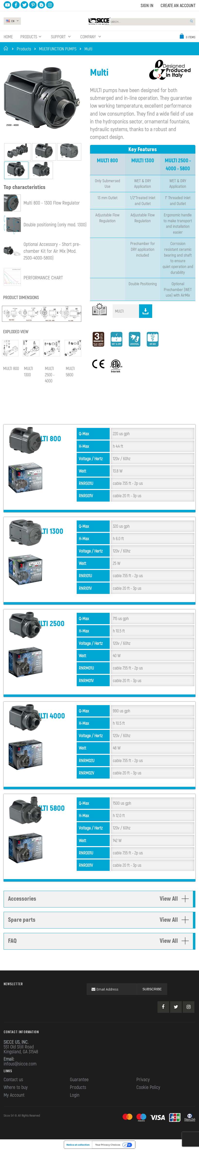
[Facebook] (163, 1007)
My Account (14, 1095)
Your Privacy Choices (107, 1144)
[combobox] (150, 21)
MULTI (119, 310)
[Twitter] (176, 1007)
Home (7, 48)
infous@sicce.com (20, 1063)
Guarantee (79, 1079)
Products (24, 49)
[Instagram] (188, 1007)
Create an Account (178, 5)
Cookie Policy (148, 1087)
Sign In (147, 5)
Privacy (143, 1079)
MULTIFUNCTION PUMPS (57, 49)
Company (88, 36)
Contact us (13, 1079)
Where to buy (16, 1087)
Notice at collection (78, 1144)
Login (74, 1095)
